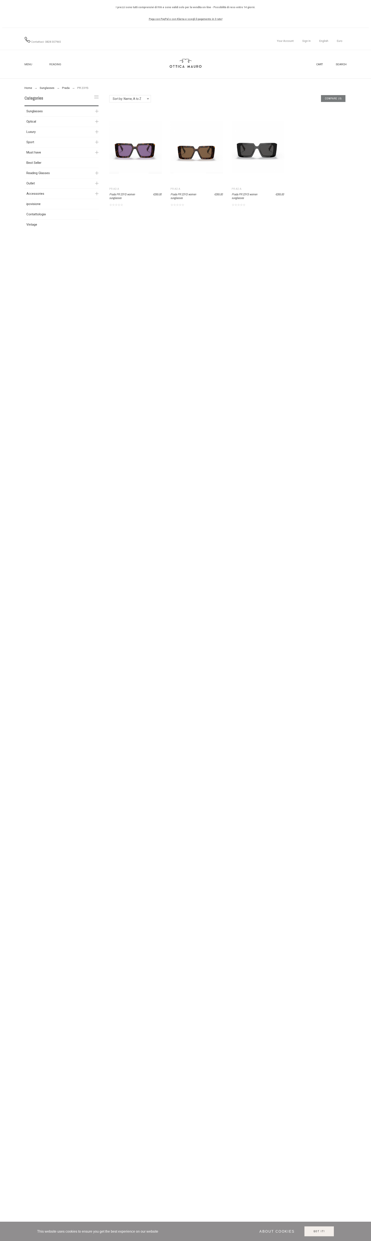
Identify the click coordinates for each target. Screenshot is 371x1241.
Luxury (31, 132)
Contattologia (36, 214)
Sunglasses (34, 111)
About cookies (277, 1231)
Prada (114, 188)
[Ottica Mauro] (185, 64)
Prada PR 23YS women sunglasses (122, 196)
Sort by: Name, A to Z (127, 98)
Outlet (30, 183)
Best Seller (33, 163)
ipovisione (33, 204)
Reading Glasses (38, 173)
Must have (33, 152)
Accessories (35, 194)
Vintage (31, 224)
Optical (31, 121)
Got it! (319, 1231)
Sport (30, 142)
